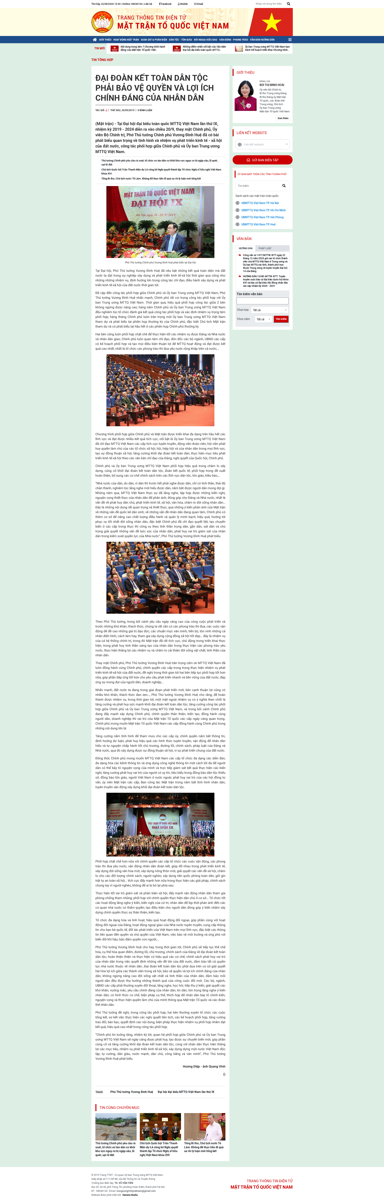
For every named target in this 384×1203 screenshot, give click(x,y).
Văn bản (244, 239)
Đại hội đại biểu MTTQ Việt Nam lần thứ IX (186, 1091)
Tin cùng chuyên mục (119, 1107)
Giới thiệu (245, 72)
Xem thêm (283, 118)
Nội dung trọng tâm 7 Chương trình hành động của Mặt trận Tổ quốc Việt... (143, 48)
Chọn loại (243, 309)
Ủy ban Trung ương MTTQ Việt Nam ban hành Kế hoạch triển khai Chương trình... (267, 48)
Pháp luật (265, 248)
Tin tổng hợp (102, 60)
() (106, 110)
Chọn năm (243, 319)
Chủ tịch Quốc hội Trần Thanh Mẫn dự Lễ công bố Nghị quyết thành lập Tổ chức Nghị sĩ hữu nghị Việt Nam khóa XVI (159, 1149)
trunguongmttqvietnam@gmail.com (136, 1191)
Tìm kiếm (281, 319)
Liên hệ (148, 4)
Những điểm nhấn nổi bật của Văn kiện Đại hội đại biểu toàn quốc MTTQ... (204, 48)
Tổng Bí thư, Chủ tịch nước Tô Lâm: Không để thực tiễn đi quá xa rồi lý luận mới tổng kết (204, 1147)
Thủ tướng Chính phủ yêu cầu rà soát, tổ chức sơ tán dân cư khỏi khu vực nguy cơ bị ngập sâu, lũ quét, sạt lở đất (115, 1149)
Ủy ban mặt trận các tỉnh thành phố (262, 174)
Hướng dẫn (245, 248)
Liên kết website (252, 133)
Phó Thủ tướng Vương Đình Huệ (131, 1091)
